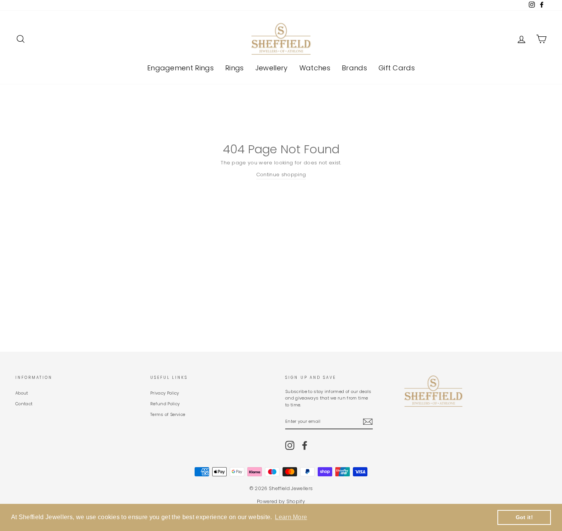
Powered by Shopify (281, 501)
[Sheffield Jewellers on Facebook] (304, 445)
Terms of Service (167, 414)
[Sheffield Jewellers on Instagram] (289, 445)
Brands (354, 68)
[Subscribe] (368, 421)
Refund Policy (165, 404)
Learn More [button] (291, 517)
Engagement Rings (180, 68)
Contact (23, 404)
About (21, 393)
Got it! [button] (524, 517)
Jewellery (271, 68)
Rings (234, 68)
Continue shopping (281, 174)
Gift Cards (396, 68)
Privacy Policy (164, 393)
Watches (314, 68)
